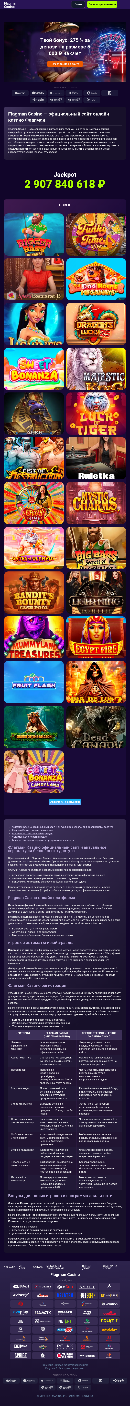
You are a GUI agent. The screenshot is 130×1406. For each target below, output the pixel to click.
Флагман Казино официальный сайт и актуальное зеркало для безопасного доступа (62, 826)
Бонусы (38, 1267)
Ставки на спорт (110, 1267)
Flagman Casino (10, 4)
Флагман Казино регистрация (29, 836)
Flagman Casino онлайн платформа (32, 830)
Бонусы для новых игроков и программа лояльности (43, 840)
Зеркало (9, 1267)
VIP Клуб (22, 1267)
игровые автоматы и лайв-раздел (32, 833)
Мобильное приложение (55, 1267)
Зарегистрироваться (102, 4)
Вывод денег (86, 1267)
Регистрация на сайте (65, 64)
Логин (78, 4)
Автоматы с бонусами (65, 801)
